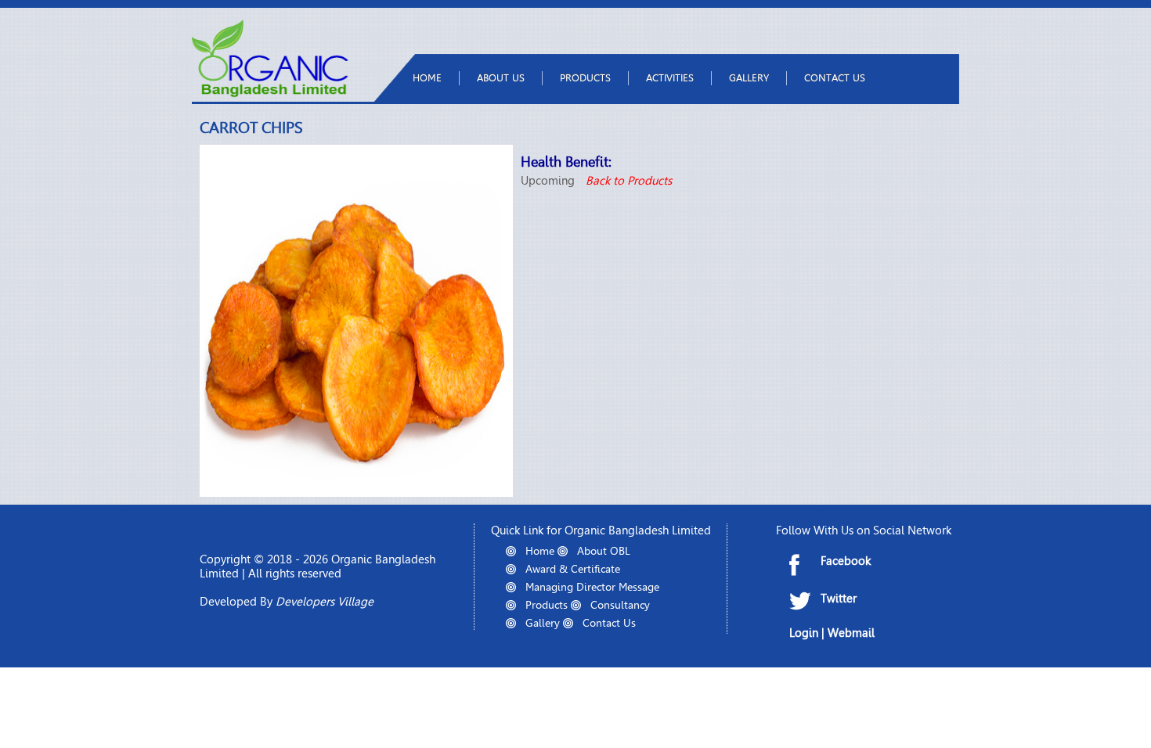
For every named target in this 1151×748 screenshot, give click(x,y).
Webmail (851, 633)
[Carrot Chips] (356, 492)
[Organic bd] (270, 93)
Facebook (846, 561)
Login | (808, 633)
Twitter (839, 599)
